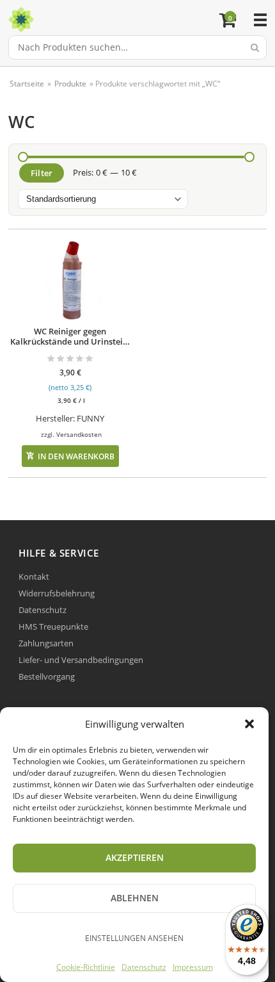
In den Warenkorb (76, 456)
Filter (42, 173)
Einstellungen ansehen (134, 938)
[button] (249, 723)
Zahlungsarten (46, 643)
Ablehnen (135, 898)
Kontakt (34, 576)
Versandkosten (79, 434)
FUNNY (90, 418)
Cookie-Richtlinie (85, 967)
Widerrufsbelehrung (57, 593)
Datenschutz (144, 967)
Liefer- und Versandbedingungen (81, 660)
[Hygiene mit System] (115, 20)
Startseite (27, 83)
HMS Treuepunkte (53, 626)
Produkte (70, 83)
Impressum (193, 967)
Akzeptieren (135, 857)
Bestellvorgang (47, 676)
